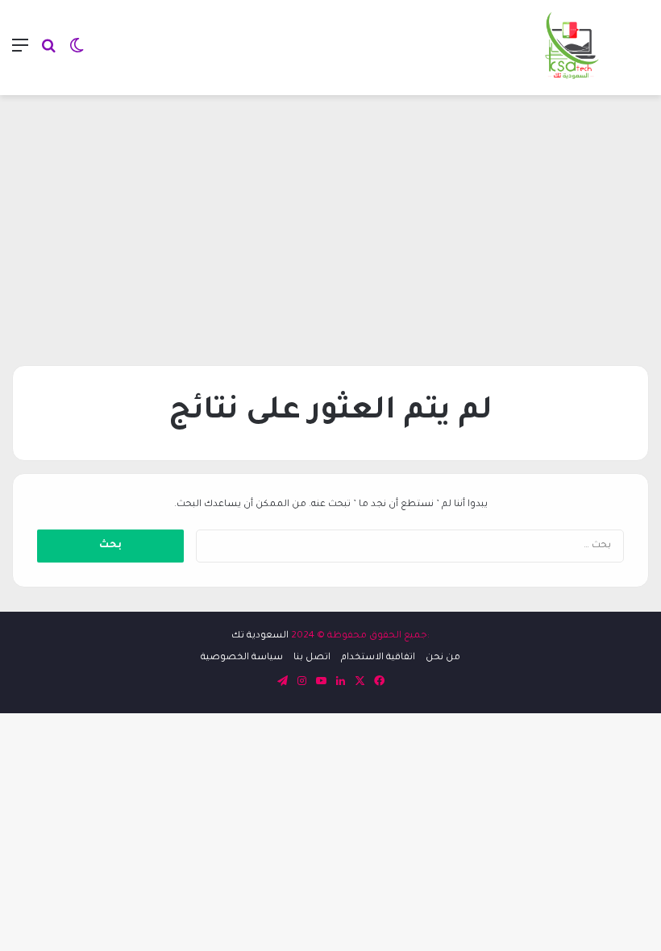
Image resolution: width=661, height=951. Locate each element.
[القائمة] (20, 53)
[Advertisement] (330, 224)
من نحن (443, 658)
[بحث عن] (48, 53)
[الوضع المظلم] (77, 53)
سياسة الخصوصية (242, 658)
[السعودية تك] (572, 47)
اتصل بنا (311, 658)
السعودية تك (260, 636)
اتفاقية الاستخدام (378, 658)
